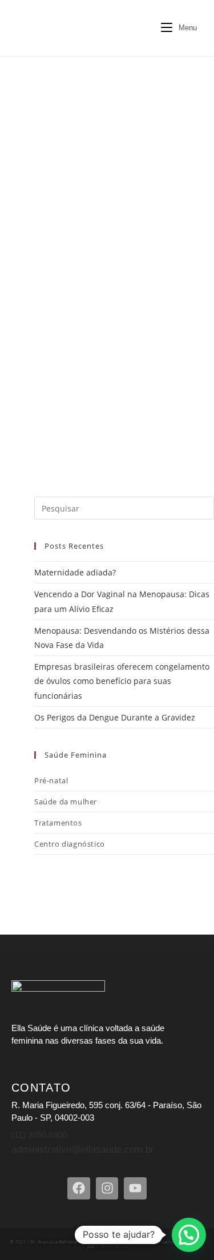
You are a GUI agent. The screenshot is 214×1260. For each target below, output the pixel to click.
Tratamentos (58, 823)
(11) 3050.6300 (39, 1135)
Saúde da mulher (65, 801)
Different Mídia (111, 1246)
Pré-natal (51, 780)
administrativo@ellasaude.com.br (82, 1149)
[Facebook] (78, 1188)
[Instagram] (107, 1188)
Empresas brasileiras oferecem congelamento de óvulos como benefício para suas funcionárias (121, 681)
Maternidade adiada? (75, 572)
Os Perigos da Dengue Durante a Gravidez (114, 717)
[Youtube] (135, 1188)
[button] (189, 1235)
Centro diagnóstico (69, 844)
